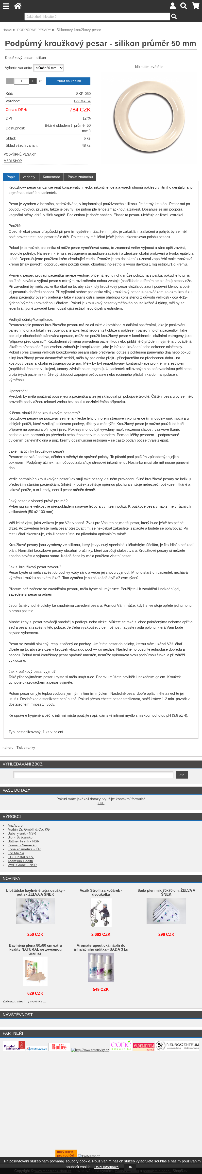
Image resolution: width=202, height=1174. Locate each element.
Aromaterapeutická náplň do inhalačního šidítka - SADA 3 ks (101, 947)
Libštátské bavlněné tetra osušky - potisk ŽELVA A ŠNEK (35, 892)
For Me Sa (82, 101)
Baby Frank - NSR (22, 833)
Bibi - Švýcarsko (20, 837)
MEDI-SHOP (13, 161)
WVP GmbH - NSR (22, 865)
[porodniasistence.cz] (14, 1050)
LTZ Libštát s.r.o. (21, 857)
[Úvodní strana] (18, 7)
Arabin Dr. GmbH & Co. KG (29, 829)
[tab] (11, 177)
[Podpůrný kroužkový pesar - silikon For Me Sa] (149, 118)
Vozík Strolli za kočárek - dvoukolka (101, 892)
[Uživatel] (172, 7)
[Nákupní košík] (195, 7)
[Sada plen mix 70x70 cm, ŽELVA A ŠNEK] (166, 912)
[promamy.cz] (89, 1156)
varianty (29, 177)
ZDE (101, 803)
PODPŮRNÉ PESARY (20, 154)
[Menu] (6, 6)
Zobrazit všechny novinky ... (24, 1001)
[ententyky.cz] (90, 1050)
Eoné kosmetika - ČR (24, 849)
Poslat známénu (80, 177)
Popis (11, 177)
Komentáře (51, 177)
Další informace (106, 1167)
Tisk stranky (26, 747)
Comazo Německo (22, 845)
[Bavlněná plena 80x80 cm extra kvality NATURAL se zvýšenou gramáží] (35, 971)
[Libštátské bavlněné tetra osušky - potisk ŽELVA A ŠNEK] (35, 912)
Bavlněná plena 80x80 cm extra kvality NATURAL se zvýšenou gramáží (35, 949)
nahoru (8, 747)
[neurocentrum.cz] (177, 1050)
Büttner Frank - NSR (23, 841)
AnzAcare (15, 825)
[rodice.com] (59, 1050)
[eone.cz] (121, 1050)
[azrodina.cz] (66, 1156)
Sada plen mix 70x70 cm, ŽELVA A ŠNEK (166, 892)
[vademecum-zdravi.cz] (143, 1050)
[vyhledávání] (184, 7)
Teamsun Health (20, 861)
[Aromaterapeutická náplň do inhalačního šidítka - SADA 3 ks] (101, 967)
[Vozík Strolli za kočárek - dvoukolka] (101, 912)
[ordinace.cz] (37, 1050)
